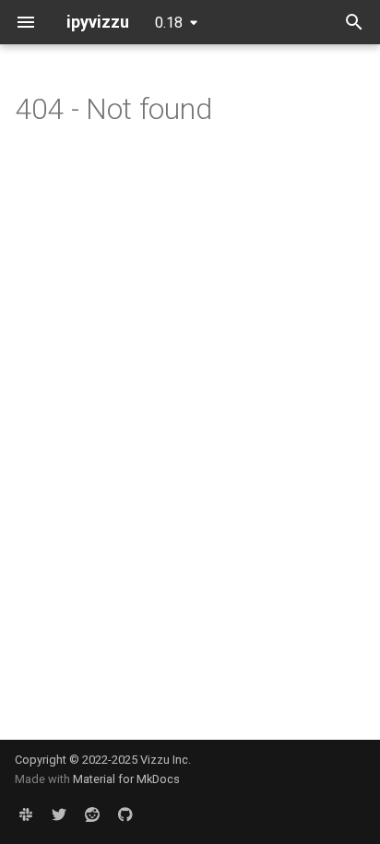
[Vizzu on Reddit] (92, 814)
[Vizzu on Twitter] (59, 814)
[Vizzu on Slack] (26, 814)
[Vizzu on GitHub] (125, 814)
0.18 (169, 22)
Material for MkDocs (126, 779)
